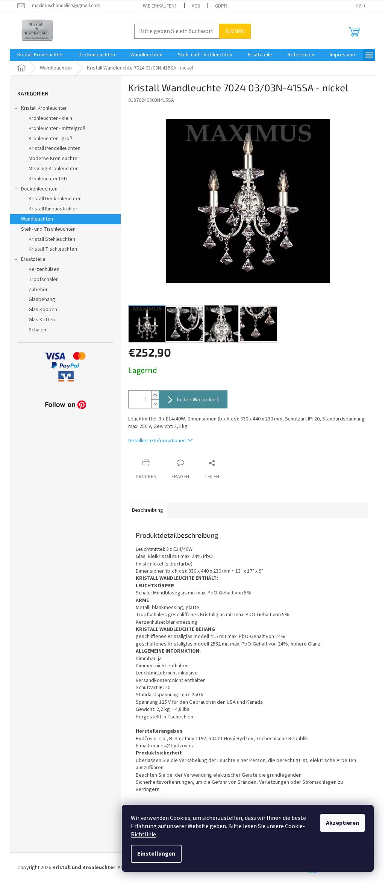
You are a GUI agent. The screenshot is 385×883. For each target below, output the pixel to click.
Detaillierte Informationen (157, 441)
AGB (196, 6)
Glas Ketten (42, 320)
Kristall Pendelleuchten (54, 148)
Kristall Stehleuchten (52, 239)
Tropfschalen (44, 279)
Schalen (37, 330)
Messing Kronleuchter (53, 168)
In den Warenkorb (198, 399)
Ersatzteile (33, 259)
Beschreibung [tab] (147, 510)
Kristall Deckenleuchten (55, 199)
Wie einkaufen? (160, 6)
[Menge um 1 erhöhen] (155, 395)
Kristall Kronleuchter (44, 108)
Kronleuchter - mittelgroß (57, 128)
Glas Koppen (43, 309)
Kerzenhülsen (44, 269)
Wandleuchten (37, 219)
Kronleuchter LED (48, 179)
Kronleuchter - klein (50, 118)
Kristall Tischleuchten (53, 249)
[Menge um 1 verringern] (155, 403)
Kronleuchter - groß (51, 138)
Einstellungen (156, 854)
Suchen (235, 31)
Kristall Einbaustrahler (53, 209)
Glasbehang (42, 299)
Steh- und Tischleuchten (48, 229)
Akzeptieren (342, 823)
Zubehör (38, 289)
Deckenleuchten (39, 189)
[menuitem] (40, 55)
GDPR (221, 6)
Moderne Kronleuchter (54, 158)
